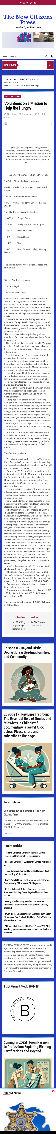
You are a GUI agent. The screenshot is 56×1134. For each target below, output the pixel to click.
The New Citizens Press (28, 19)
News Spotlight (12, 96)
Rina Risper (12, 114)
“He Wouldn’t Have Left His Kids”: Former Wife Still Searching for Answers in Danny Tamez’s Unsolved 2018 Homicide (27, 929)
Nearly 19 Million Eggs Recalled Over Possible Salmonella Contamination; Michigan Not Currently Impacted (26, 904)
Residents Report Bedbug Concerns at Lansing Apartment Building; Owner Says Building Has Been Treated (26, 892)
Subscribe (8, 833)
